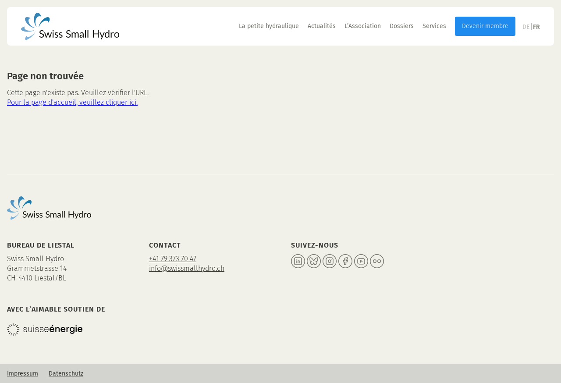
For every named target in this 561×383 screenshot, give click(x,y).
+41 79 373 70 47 (172, 259)
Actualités (322, 26)
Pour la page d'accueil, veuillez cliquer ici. (72, 102)
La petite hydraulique (269, 26)
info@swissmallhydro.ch (186, 268)
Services (434, 26)
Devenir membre (485, 26)
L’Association (362, 26)
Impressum (22, 373)
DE (525, 27)
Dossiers (402, 26)
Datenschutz (66, 373)
